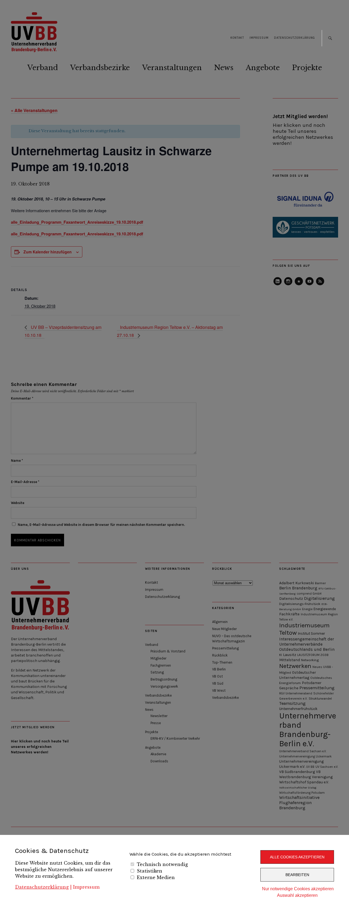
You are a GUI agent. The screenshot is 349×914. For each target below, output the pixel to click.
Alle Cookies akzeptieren (297, 857)
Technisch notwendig (162, 864)
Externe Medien (156, 877)
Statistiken (149, 871)
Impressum (86, 887)
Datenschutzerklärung (42, 887)
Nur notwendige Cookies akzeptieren (298, 888)
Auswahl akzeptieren (297, 895)
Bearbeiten (297, 875)
